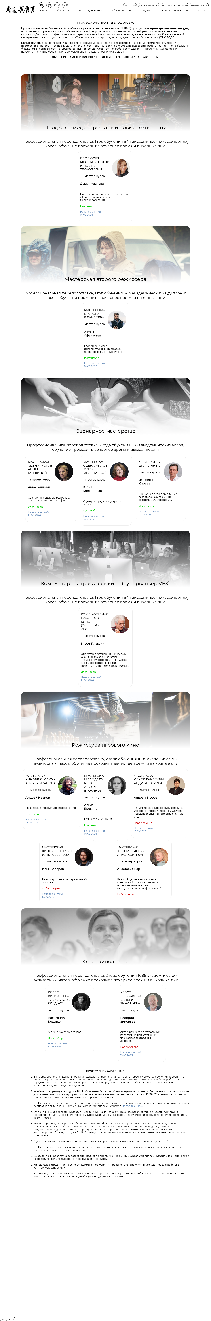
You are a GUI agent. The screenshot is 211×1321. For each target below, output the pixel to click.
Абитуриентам (121, 10)
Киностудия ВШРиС (90, 10)
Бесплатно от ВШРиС (176, 10)
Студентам (146, 10)
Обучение (62, 10)
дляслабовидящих (199, 5)
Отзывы (203, 10)
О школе (41, 10)
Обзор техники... (132, 1106)
